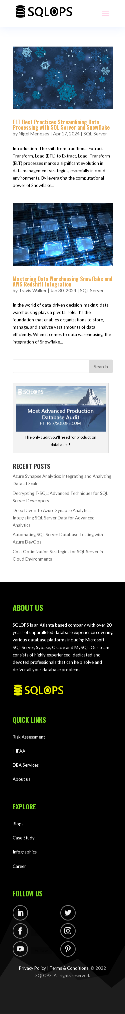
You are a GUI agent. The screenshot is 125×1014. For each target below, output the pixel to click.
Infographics (25, 851)
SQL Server (95, 133)
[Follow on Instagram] (68, 931)
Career (19, 866)
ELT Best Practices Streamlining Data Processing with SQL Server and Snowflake (62, 124)
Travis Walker (33, 290)
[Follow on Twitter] (68, 913)
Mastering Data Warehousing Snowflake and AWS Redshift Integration (62, 281)
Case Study (24, 837)
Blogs (18, 823)
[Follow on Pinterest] (68, 949)
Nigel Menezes (34, 133)
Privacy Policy (32, 968)
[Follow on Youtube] (20, 949)
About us (21, 779)
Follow (41, 914)
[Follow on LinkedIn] (20, 913)
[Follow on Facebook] (20, 931)
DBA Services (26, 765)
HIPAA (19, 751)
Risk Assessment (29, 737)
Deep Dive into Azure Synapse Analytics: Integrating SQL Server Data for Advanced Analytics (54, 518)
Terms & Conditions (69, 968)
